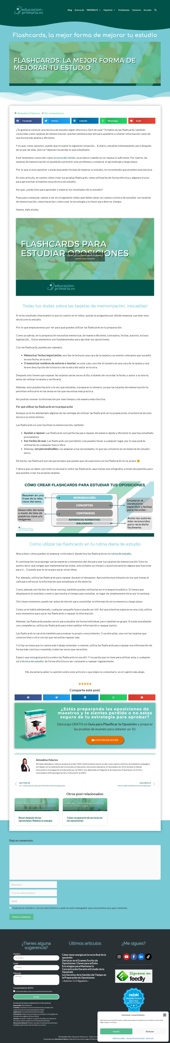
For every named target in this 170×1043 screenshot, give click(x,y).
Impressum (150, 1038)
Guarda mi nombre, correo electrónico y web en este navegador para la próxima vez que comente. (70, 907)
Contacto (136, 10)
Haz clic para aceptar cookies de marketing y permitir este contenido (85, 257)
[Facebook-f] (133, 956)
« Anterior (67, 980)
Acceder (148, 10)
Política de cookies (119, 1038)
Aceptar (116, 1031)
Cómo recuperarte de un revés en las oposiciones (84, 819)
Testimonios (123, 10)
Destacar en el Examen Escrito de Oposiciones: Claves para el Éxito (80, 962)
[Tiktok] (148, 956)
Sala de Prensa (75, 1039)
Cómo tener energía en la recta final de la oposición (84, 956)
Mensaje (17, 973)
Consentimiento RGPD (23, 988)
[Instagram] (119, 956)
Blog (70, 10)
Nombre (17, 954)
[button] (164, 1015)
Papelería (108, 10)
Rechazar (150, 1031)
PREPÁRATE (92, 10)
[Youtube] (126, 956)
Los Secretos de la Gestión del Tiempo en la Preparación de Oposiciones (84, 976)
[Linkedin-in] (141, 956)
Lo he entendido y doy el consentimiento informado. (33, 991)
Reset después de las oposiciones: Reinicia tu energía (35, 819)
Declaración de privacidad (136, 1038)
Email (15, 963)
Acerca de (79, 10)
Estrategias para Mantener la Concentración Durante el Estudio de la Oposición (83, 969)
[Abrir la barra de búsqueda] (155, 10)
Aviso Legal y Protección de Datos (93, 1039)
